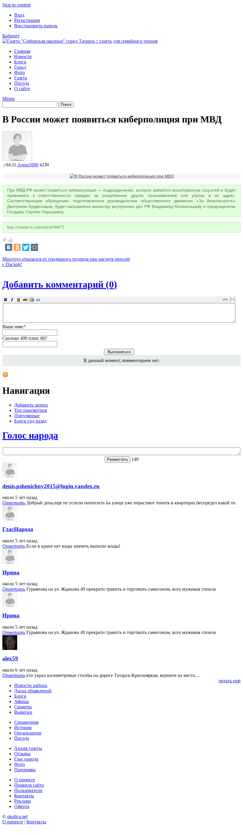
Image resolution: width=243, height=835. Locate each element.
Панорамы (25, 769)
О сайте (22, 88)
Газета (20, 77)
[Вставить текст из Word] (31, 299)
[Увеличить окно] (232, 297)
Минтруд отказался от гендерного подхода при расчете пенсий (66, 259)
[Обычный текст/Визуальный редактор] (225, 299)
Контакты (24, 795)
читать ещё (229, 680)
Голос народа (30, 435)
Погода (21, 83)
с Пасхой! (12, 264)
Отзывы (22, 753)
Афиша (21, 701)
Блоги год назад (30, 420)
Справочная (26, 722)
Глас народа (26, 758)
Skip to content (16, 4)
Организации (27, 732)
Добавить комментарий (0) (59, 284)
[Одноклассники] (17, 247)
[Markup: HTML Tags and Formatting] (17, 159)
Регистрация (27, 20)
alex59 (10, 658)
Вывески (23, 712)
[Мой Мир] (34, 247)
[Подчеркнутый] (18, 299)
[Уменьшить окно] (232, 300)
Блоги (20, 61)
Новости (23, 56)
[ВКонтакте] (8, 247)
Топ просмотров (30, 410)
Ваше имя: (14, 326)
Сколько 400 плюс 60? (24, 338)
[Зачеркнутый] (25, 299)
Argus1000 (27, 164)
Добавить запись (31, 404)
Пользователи (28, 790)
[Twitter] (25, 247)
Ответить (13, 502)
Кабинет (11, 35)
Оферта (21, 806)
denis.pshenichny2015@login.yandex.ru (51, 486)
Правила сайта (29, 785)
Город (20, 67)
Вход (19, 14)
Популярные (27, 415)
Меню (8, 98)
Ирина (11, 572)
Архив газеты (28, 748)
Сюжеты (23, 706)
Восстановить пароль (35, 25)
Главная (22, 51)
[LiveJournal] (43, 247)
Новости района (30, 685)
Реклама (22, 801)
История (22, 727)
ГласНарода (17, 529)
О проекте (24, 779)
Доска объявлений (33, 690)
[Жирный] (5, 299)
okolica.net (17, 816)
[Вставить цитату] (38, 299)
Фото (19, 72)
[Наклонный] (12, 299)
